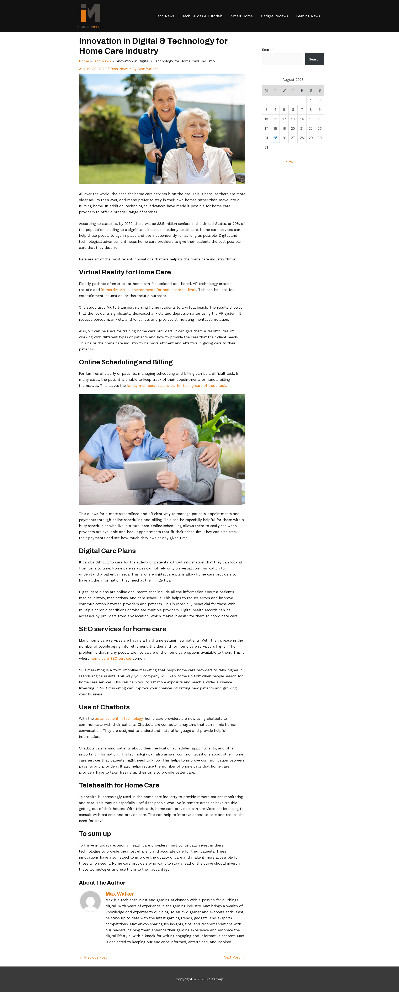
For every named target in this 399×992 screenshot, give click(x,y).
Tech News (165, 16)
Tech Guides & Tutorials (202, 16)
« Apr (290, 161)
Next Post (234, 957)
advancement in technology (119, 718)
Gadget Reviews (274, 16)
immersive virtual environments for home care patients (148, 290)
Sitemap (216, 979)
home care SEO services (111, 658)
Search (268, 50)
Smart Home (242, 16)
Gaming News (308, 16)
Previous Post (93, 957)
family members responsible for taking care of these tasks (177, 385)
